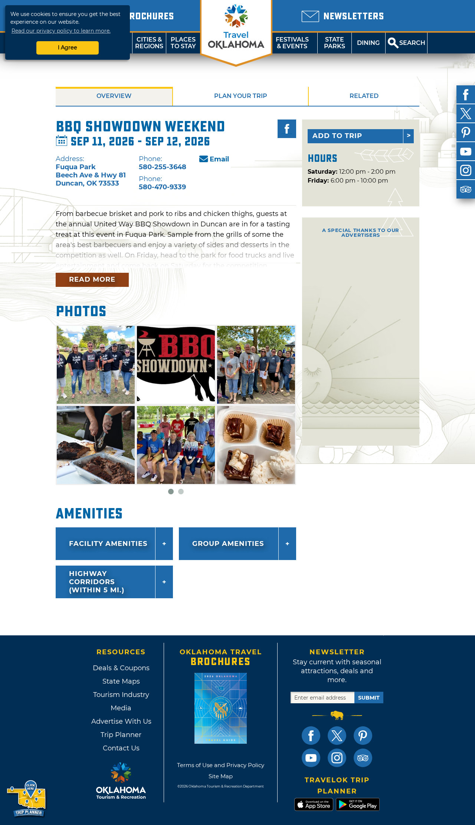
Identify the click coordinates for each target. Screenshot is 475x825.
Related (364, 95)
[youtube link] (311, 758)
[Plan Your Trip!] (27, 798)
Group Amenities (228, 544)
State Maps (121, 681)
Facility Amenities (108, 544)
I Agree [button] (67, 47)
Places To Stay (183, 43)
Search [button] (412, 42)
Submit (369, 697)
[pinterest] (465, 132)
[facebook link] (311, 735)
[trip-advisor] (465, 189)
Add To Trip (337, 136)
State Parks (334, 43)
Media (121, 708)
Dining (368, 42)
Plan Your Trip (240, 95)
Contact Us (121, 748)
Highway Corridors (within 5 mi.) (96, 582)
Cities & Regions (149, 43)
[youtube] (465, 151)
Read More (92, 279)
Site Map (221, 776)
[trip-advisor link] (363, 758)
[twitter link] (337, 735)
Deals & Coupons (121, 668)
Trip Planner (121, 735)
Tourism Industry (121, 695)
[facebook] (465, 94)
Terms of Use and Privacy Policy (220, 765)
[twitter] (465, 113)
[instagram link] (337, 758)
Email (219, 159)
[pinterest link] (363, 735)
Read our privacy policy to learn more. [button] (61, 30)
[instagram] (465, 170)
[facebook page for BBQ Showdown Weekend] (287, 129)
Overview (113, 95)
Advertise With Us (121, 721)
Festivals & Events (292, 43)
